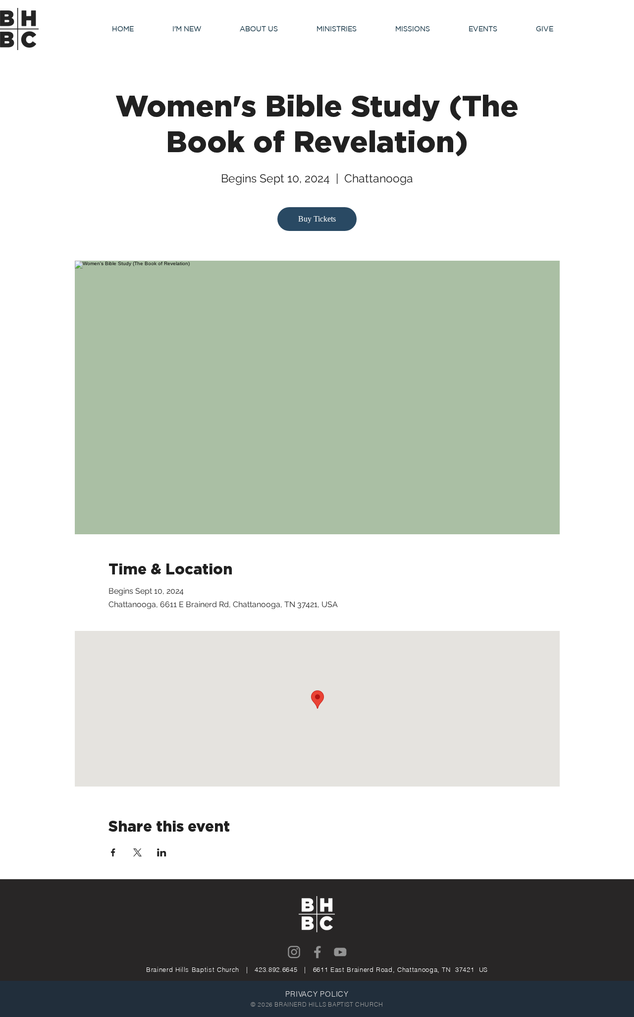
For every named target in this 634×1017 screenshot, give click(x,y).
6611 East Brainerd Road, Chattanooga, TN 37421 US (400, 969)
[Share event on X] (137, 852)
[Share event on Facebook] (113, 852)
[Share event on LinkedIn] (161, 852)
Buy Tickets (317, 219)
